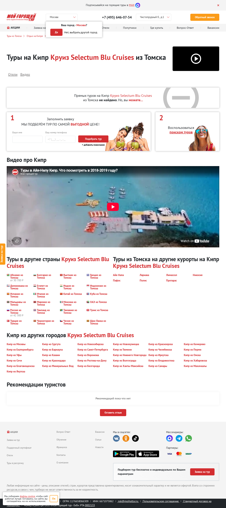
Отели (10, 455)
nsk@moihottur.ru (128, 501)
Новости (99, 447)
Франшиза (61, 447)
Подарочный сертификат (19, 447)
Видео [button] (25, 74)
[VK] (116, 438)
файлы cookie (27, 496)
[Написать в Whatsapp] (188, 438)
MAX (132, 5)
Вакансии (100, 431)
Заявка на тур (13, 440)
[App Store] (147, 454)
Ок (53, 498)
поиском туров (181, 132)
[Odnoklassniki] (126, 438)
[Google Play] (124, 454)
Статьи (98, 439)
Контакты (61, 455)
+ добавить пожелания (93, 144)
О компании (62, 462)
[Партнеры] (192, 454)
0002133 (90, 505)
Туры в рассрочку (15, 463)
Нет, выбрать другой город (80, 32)
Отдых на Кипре (35, 36)
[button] (196, 58)
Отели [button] (12, 74)
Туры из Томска (14, 36)
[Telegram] (179, 438)
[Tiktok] (135, 438)
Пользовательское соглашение (160, 501)
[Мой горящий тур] (21, 17)
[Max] (137, 5)
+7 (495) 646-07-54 (117, 17)
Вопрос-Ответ (63, 431)
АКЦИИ (14, 432)
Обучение (61, 439)
